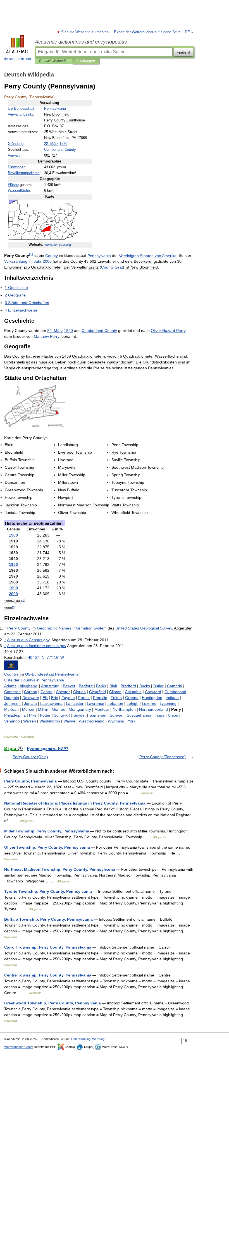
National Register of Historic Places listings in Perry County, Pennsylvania (74, 803)
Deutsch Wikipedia (53, 61)
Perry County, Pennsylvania (30, 781)
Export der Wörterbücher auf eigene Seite (147, 32)
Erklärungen (85, 61)
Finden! (183, 52)
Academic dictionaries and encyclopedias (81, 42)
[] (31, 254)
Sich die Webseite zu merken (85, 32)
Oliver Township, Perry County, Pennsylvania (47, 847)
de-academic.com (17, 59)
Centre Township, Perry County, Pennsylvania (47, 975)
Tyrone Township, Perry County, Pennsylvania (48, 891)
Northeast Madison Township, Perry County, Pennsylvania (59, 869)
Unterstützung (80, 1039)
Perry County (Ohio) (30, 757)
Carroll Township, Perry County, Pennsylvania (47, 947)
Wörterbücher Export (18, 1047)
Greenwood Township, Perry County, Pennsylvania (52, 1003)
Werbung (98, 1039)
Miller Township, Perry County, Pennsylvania (46, 831)
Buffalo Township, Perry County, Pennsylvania (48, 919)
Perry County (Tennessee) (162, 757)
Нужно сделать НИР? (47, 748)
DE (187, 32)
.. (57, 244)
